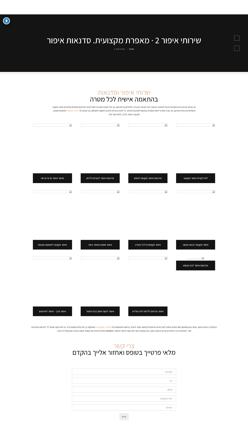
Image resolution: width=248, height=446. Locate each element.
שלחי (124, 416)
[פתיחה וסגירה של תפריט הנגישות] (6, 20)
